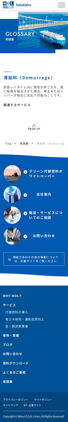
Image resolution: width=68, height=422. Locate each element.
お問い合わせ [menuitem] (12, 353)
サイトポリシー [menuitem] (43, 399)
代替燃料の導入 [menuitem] (16, 312)
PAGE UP (34, 129)
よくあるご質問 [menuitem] (14, 372)
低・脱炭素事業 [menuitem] (16, 326)
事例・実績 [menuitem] (11, 335)
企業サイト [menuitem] (35, 405)
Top (8, 143)
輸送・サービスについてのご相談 (46, 215)
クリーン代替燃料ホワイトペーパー (46, 174)
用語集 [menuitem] (8, 381)
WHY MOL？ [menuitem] (12, 295)
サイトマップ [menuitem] (10, 405)
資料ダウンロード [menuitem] (16, 363)
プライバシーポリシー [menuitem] (15, 399)
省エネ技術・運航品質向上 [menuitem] (24, 319)
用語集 (24, 143)
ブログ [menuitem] (8, 344)
